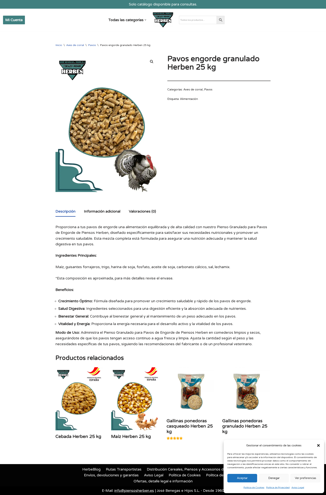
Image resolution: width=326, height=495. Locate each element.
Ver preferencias (305, 478)
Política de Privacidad (278, 487)
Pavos (92, 45)
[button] (318, 445)
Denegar (274, 478)
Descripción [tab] (65, 211)
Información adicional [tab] (102, 211)
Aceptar (242, 478)
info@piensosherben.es (134, 491)
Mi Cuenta (14, 20)
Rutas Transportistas (123, 469)
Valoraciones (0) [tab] (142, 211)
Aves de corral (75, 45)
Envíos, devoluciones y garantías (111, 475)
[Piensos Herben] (163, 20)
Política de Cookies (254, 487)
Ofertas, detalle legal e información (163, 481)
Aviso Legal (297, 487)
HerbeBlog (91, 469)
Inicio (58, 45)
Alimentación (189, 99)
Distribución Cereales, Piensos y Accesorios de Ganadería (195, 469)
